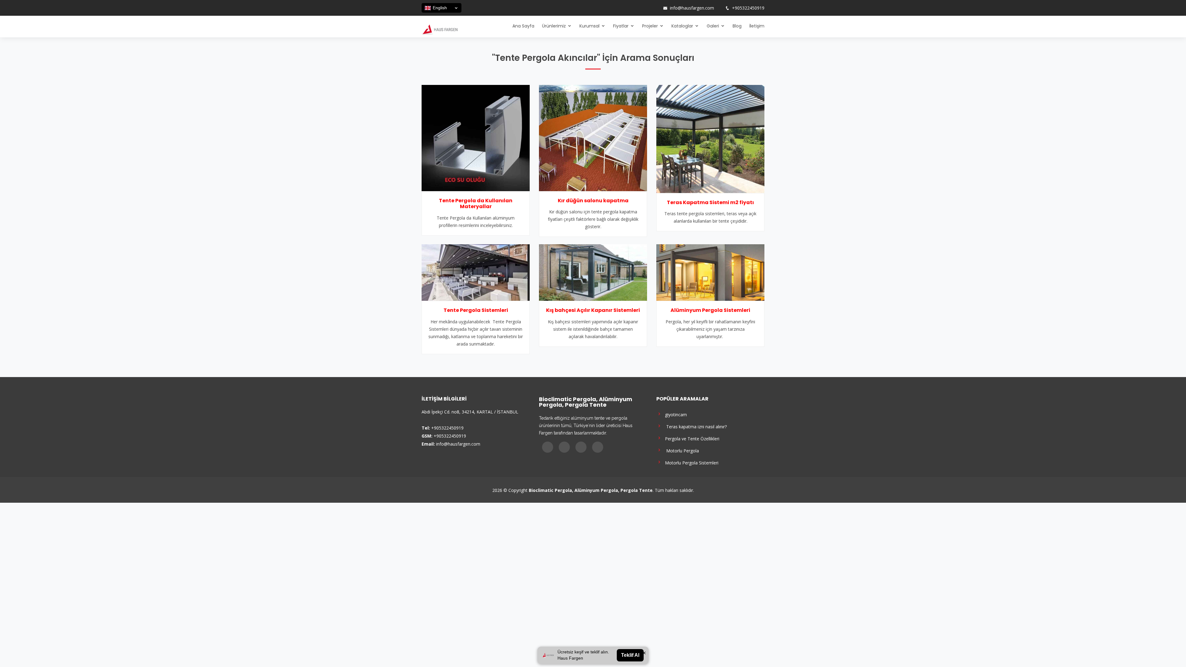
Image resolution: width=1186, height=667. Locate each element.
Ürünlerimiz (554, 26)
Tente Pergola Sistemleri (476, 310)
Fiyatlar (621, 26)
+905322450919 (748, 8)
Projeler (650, 26)
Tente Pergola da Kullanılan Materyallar (475, 203)
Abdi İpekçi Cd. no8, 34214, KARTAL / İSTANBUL (470, 412)
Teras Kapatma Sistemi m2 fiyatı (710, 202)
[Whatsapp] (654, 8)
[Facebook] (630, 8)
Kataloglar (682, 26)
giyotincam (674, 414)
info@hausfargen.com (692, 8)
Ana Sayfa (523, 26)
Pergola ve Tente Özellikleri (690, 438)
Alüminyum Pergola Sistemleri (710, 310)
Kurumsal (589, 26)
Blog (737, 26)
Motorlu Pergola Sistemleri (690, 462)
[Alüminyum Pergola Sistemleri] (710, 272)
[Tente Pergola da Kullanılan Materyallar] (476, 137)
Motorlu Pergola (680, 450)
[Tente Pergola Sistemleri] (476, 272)
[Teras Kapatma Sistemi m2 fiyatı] (710, 138)
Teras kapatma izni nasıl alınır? (694, 426)
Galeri (713, 26)
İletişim (756, 26)
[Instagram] (638, 8)
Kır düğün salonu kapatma (593, 200)
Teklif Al (630, 655)
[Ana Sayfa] (439, 29)
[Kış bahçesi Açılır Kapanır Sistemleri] (593, 272)
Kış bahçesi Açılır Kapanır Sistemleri (593, 310)
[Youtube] (646, 8)
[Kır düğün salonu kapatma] (593, 137)
